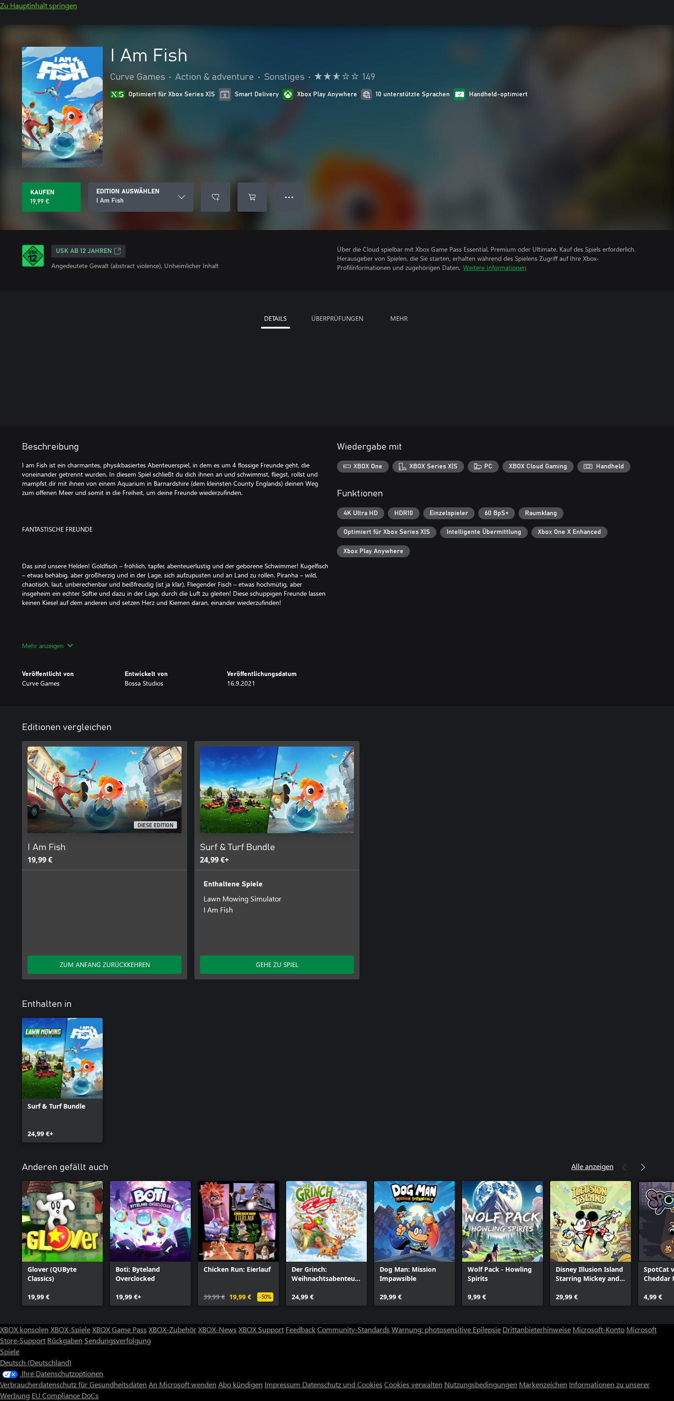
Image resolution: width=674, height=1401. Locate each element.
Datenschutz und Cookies (342, 1384)
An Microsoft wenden (182, 1384)
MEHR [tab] (399, 318)
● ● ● (289, 196)
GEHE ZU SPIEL (277, 964)
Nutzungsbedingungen (480, 1384)
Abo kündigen (240, 1384)
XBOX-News (217, 1329)
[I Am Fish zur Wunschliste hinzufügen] (215, 197)
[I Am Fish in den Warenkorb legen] (252, 197)
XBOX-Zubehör (172, 1329)
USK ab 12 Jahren (84, 251)
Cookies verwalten (413, 1384)
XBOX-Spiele (70, 1329)
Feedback (300, 1329)
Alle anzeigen (592, 1166)
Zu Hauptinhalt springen (38, 5)
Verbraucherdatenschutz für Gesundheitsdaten (73, 1384)
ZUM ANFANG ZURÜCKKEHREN (105, 964)
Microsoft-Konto (598, 1329)
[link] (62, 1080)
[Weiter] (643, 1167)
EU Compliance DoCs (65, 1395)
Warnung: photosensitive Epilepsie (446, 1329)
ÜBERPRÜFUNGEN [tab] (337, 318)
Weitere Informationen (494, 267)
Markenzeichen (543, 1384)
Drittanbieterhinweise (537, 1329)
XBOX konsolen (24, 1329)
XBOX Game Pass (119, 1329)
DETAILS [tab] (275, 318)
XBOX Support (261, 1329)
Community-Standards (353, 1329)
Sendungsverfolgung (117, 1340)
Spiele (9, 1351)
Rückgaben (65, 1340)
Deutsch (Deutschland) (36, 1362)
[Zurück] (624, 1167)
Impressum (283, 1384)
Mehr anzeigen (43, 645)
